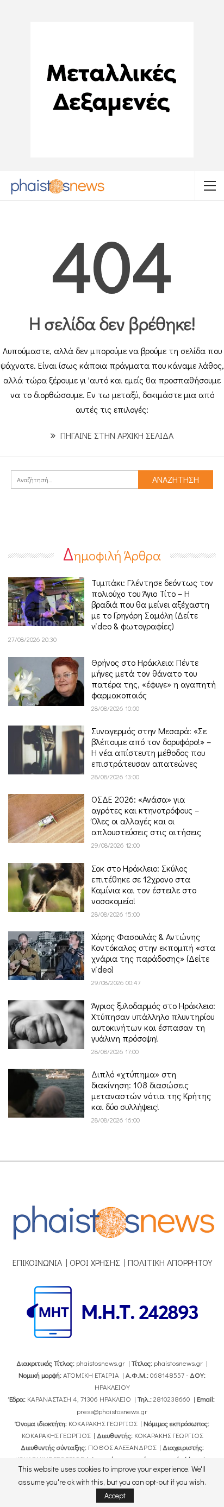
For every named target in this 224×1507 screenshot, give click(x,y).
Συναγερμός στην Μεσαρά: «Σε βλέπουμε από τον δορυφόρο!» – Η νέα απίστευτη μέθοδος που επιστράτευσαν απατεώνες (151, 747)
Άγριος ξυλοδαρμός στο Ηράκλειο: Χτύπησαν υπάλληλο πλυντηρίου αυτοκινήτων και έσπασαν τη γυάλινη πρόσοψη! (153, 1022)
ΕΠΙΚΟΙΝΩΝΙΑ (37, 1262)
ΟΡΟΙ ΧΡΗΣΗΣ (95, 1262)
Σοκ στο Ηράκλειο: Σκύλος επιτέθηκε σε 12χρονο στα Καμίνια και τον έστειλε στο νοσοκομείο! (143, 884)
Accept (115, 1495)
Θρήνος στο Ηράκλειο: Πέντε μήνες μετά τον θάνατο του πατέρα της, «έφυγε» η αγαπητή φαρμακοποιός (153, 679)
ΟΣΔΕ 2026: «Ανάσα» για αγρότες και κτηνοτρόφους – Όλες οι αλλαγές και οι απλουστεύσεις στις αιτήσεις (146, 815)
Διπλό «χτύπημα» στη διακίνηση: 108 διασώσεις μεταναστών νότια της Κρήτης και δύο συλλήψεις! (151, 1090)
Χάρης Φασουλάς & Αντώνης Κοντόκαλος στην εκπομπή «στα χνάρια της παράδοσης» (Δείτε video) (153, 953)
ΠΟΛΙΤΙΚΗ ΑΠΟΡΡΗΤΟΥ (170, 1262)
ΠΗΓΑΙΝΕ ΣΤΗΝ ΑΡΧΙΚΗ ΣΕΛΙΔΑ (115, 435)
